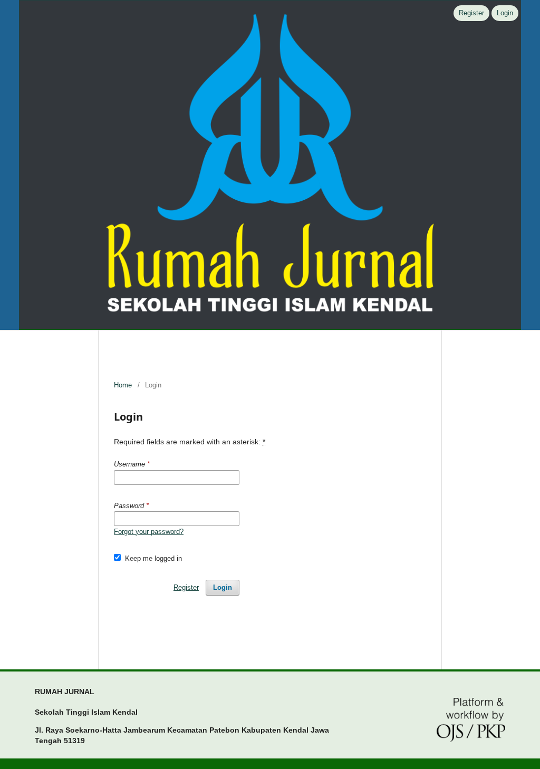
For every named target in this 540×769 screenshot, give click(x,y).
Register (471, 13)
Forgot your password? (149, 532)
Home (123, 385)
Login (505, 13)
